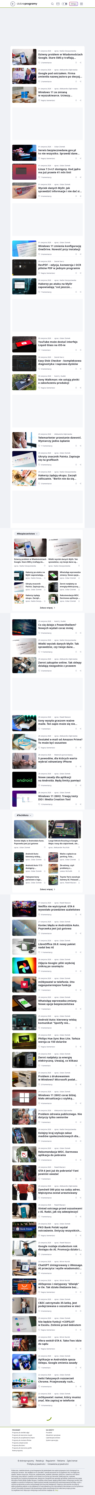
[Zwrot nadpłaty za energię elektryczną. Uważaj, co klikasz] (53, 587)
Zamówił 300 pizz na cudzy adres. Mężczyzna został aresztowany (59, 1191)
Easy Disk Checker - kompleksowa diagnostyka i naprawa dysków (59, 362)
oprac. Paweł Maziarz (62, 717)
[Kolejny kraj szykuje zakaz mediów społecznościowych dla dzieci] (24, 1135)
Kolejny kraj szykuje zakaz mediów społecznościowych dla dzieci (58, 1136)
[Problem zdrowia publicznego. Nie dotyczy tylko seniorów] (24, 1117)
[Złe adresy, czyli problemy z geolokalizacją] (53, 869)
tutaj (56, 1490)
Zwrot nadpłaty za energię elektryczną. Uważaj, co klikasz (69, 585)
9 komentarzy (46, 633)
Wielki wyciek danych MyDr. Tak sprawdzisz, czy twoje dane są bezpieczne (63, 561)
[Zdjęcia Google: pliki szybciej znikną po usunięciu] (24, 966)
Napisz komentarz (48, 100)
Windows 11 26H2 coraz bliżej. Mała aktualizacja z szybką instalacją (57, 1098)
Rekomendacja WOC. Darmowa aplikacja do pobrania (70, 596)
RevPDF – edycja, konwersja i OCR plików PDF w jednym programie (59, 266)
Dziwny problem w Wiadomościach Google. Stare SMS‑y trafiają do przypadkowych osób (60, 58)
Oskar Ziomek (59, 147)
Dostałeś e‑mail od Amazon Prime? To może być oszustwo (60, 741)
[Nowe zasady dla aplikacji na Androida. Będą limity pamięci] (24, 780)
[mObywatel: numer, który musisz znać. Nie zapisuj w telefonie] (24, 1400)
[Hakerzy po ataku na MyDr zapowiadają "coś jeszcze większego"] (24, 286)
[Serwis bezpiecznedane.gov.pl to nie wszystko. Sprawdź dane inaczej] (24, 153)
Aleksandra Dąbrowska (63, 434)
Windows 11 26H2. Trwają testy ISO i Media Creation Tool (58, 797)
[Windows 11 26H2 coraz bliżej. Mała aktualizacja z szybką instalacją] (24, 1098)
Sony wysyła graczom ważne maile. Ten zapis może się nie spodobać (56, 724)
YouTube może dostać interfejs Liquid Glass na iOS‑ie (58, 343)
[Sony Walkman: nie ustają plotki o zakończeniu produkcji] (24, 382)
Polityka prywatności (36, 1464)
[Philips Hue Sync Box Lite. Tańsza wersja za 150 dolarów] (24, 1041)
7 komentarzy (46, 177)
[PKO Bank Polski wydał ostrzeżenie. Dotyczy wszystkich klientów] (24, 1230)
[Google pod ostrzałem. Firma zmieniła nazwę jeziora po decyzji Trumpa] (24, 76)
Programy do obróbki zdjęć (20, 1433)
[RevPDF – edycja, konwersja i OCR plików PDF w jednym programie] (24, 267)
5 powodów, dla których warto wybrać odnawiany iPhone (57, 759)
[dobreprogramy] (29, 3)
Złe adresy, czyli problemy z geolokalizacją (67, 867)
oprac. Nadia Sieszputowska (65, 51)
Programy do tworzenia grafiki (22, 1448)
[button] (81, 4)
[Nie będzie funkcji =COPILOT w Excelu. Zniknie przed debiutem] (24, 1324)
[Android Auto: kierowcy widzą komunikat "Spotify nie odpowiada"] (19, 857)
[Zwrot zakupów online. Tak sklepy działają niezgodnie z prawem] (24, 665)
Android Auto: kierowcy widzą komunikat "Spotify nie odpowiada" (35, 855)
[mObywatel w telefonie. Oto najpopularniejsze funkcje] (24, 984)
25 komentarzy (46, 1084)
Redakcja (40, 1460)
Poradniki (49, 1433)
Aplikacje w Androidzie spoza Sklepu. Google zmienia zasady (57, 1361)
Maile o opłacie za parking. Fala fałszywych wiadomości (68, 855)
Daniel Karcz (59, 261)
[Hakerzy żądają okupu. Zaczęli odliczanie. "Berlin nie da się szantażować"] (24, 478)
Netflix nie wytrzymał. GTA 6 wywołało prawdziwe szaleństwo (59, 907)
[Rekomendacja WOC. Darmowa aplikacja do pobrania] (53, 599)
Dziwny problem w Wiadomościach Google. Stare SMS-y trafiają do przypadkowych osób (30, 561)
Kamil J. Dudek (60, 376)
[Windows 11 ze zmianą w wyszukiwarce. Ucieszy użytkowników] (24, 95)
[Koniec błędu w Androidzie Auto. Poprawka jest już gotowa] (30, 829)
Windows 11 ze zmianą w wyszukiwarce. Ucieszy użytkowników (54, 95)
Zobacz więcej (46, 607)
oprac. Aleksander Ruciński (58, 847)
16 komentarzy (46, 1405)
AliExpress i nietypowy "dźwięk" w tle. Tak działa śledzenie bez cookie (58, 1287)
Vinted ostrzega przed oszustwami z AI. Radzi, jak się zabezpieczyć (60, 1210)
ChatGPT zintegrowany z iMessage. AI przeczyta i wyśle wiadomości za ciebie (60, 1268)
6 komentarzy (46, 196)
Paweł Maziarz (59, 1167)
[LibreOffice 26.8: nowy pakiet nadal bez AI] (24, 947)
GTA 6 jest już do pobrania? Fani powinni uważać (58, 1172)
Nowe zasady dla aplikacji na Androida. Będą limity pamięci (59, 778)
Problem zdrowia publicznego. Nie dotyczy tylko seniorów (60, 1115)
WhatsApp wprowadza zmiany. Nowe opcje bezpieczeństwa (70, 573)
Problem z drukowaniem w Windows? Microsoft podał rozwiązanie (56, 1079)
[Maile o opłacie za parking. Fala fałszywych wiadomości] (53, 857)
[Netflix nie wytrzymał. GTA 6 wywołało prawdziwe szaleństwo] (24, 909)
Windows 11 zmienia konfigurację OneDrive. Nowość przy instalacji (59, 247)
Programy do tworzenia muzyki (22, 1435)
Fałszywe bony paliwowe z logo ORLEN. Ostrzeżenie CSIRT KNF (35, 878)
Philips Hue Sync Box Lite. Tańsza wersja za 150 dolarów (59, 1040)
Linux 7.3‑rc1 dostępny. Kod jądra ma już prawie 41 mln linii (59, 170)
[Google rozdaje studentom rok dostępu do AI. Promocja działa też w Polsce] (24, 1249)
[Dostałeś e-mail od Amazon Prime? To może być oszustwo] (24, 742)
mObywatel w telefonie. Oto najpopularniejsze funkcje (56, 983)
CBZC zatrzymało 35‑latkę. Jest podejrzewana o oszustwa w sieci (59, 1304)
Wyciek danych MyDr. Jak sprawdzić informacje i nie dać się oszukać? (59, 191)
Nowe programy (17, 1451)
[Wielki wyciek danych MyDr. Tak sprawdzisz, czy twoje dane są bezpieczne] (64, 548)
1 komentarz (46, 350)
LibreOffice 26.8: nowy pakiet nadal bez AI (57, 945)
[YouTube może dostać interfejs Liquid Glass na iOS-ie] (24, 344)
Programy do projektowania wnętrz (23, 1438)
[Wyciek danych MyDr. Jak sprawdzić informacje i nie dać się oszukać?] (24, 191)
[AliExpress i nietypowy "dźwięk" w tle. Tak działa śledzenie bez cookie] (24, 1286)
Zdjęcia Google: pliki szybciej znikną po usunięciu (56, 964)
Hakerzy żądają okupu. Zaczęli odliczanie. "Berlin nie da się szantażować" (57, 479)
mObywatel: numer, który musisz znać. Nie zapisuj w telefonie (59, 1398)
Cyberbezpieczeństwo (53, 1438)
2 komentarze (46, 63)
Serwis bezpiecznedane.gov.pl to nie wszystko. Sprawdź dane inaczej (57, 153)
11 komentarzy (46, 446)
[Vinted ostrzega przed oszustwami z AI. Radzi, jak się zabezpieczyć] (24, 1211)
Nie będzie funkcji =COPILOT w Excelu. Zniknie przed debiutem (59, 1323)
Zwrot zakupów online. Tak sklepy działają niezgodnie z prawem (60, 664)
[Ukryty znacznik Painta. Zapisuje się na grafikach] (24, 459)
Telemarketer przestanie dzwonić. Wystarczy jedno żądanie (59, 439)
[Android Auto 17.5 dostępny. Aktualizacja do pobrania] (19, 869)
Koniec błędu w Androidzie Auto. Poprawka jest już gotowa (29, 842)
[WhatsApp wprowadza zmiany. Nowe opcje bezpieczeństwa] (53, 575)
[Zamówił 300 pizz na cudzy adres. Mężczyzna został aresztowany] (24, 1192)
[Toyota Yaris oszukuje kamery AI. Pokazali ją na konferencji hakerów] (53, 880)
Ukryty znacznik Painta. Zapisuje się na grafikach (59, 458)
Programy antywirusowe (20, 1443)
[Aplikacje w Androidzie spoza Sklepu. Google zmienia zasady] (24, 1362)
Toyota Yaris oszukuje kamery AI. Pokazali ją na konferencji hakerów (70, 878)
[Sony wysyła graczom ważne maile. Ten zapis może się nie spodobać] (24, 723)
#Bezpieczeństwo (26, 533)
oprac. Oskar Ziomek (62, 165)
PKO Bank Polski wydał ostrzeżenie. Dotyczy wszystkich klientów (58, 1230)
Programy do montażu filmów (21, 1440)
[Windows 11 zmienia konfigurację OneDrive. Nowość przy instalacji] (24, 249)
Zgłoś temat (72, 1460)
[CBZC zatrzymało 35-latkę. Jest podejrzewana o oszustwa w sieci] (24, 1305)
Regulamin (50, 1460)
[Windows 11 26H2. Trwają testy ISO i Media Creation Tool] (24, 799)
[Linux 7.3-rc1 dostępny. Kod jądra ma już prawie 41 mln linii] (24, 172)
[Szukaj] (52, 4)
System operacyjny (52, 1440)
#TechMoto (22, 815)
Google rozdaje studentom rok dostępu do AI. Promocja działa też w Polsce (60, 1249)
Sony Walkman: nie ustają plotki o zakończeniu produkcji (58, 381)
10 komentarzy (46, 804)
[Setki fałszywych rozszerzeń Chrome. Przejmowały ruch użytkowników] (24, 1381)
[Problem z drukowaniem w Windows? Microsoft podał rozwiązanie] (24, 1079)
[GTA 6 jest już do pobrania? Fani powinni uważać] (24, 1173)
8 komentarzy (46, 914)
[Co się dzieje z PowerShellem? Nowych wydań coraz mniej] (24, 627)
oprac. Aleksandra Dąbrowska (65, 70)
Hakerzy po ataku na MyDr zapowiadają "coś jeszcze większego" (55, 287)
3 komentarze (46, 254)
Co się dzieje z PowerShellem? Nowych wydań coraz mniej (57, 626)
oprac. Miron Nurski (62, 1261)
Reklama (61, 1460)
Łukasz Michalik (66, 871)
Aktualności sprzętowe (53, 1435)
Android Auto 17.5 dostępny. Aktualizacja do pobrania (34, 867)
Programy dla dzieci (18, 1445)
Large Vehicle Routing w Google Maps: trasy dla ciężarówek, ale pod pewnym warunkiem (63, 842)
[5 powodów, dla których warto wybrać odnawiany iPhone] (24, 761)
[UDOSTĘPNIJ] (80, 62)
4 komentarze (46, 1028)
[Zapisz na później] (76, 62)
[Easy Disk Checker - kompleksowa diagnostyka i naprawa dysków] (24, 363)
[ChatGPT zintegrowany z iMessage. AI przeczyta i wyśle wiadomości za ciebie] (24, 1268)
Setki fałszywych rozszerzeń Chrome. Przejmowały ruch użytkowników (56, 1381)
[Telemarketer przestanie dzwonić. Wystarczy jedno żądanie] (24, 440)
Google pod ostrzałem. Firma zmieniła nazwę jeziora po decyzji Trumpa (59, 76)
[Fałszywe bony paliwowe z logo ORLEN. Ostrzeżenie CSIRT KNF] (19, 880)
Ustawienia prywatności (58, 1464)
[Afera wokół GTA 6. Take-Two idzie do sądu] (24, 1343)
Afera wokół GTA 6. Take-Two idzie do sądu (60, 1342)
